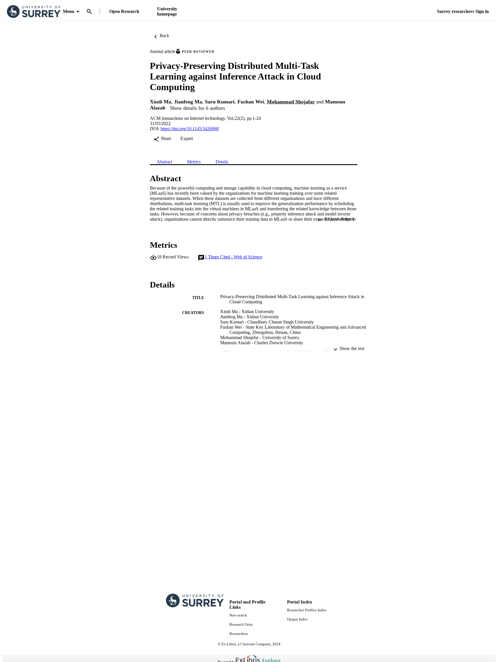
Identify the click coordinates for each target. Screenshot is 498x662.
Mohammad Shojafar (291, 102)
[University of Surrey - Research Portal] (34, 11)
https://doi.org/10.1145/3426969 (190, 128)
